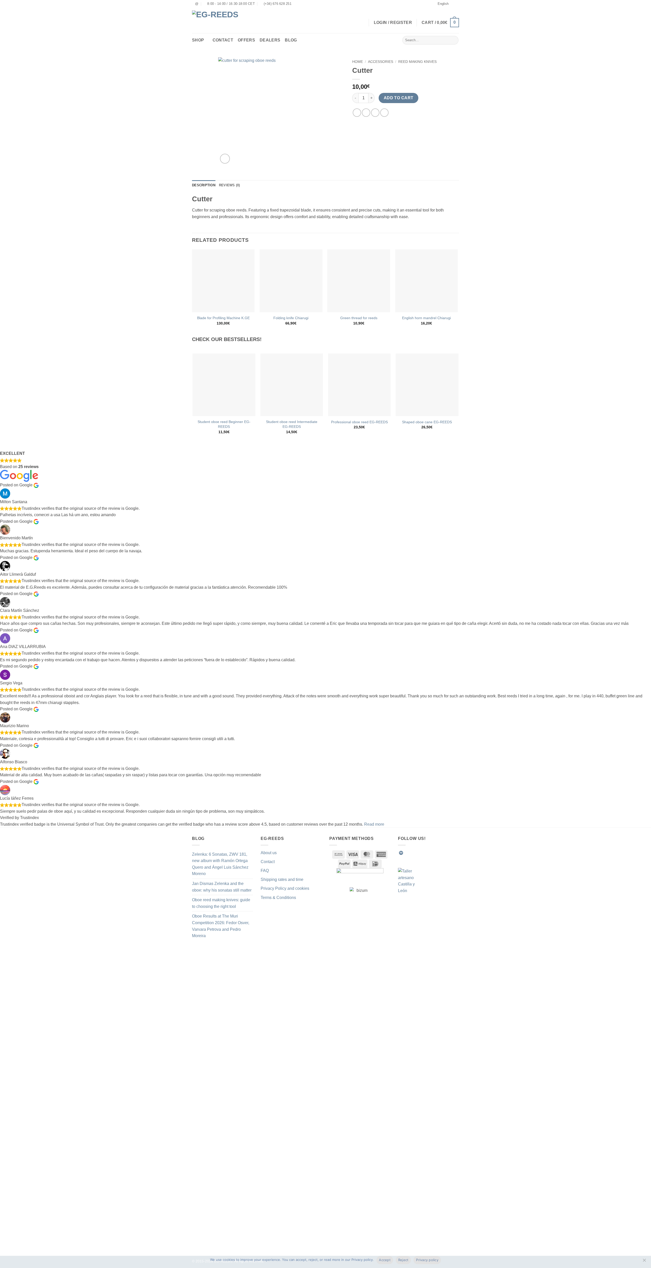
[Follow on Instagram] (413, 853)
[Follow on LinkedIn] (438, 853)
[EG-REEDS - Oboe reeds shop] (218, 20)
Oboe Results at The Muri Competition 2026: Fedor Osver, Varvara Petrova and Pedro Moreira (220, 926)
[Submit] (454, 40)
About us (269, 853)
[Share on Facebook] (357, 112)
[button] (440, 23)
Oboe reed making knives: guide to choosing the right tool (221, 903)
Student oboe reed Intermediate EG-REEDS (291, 424)
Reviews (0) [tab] (229, 185)
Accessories (380, 62)
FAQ (265, 870)
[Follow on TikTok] (420, 853)
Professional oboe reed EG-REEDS (359, 422)
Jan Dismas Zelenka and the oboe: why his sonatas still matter (221, 886)
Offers (246, 40)
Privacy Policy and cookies (285, 888)
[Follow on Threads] (432, 853)
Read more (374, 824)
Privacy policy (427, 1260)
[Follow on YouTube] (444, 853)
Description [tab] (203, 185)
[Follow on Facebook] (407, 853)
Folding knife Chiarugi (290, 318)
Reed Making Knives (417, 62)
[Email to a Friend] (375, 112)
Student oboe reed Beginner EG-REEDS (224, 424)
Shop (198, 40)
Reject (403, 1260)
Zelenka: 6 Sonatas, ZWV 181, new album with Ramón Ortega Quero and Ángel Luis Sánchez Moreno (220, 864)
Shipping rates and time (282, 879)
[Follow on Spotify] (401, 853)
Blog (291, 40)
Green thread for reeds (358, 318)
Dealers (270, 40)
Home (357, 62)
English (443, 4)
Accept (385, 1260)
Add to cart (398, 98)
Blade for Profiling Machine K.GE (223, 318)
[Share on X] (366, 112)
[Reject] (644, 1262)
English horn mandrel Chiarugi (426, 318)
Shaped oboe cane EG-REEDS (427, 422)
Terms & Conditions (278, 897)
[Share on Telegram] (384, 112)
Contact (223, 40)
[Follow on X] (426, 853)
